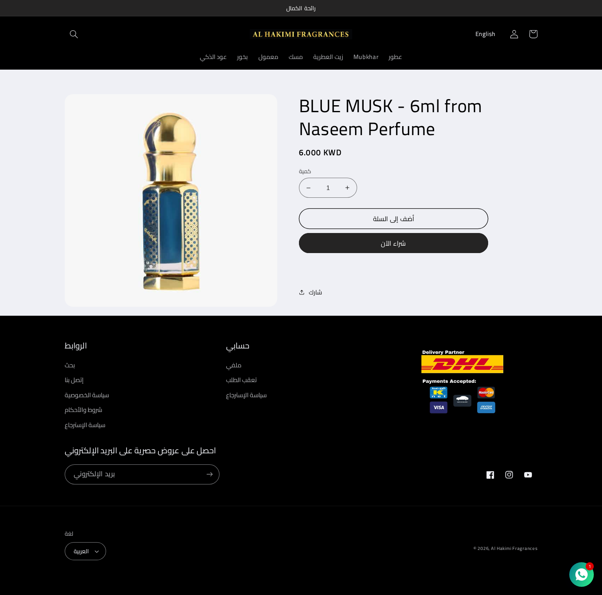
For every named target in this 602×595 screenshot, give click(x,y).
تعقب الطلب (241, 379)
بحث (70, 365)
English (485, 33)
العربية (81, 551)
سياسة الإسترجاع (85, 424)
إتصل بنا (74, 379)
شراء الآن (393, 243)
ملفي (234, 365)
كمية (305, 171)
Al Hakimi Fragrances (514, 548)
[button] (74, 34)
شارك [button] (315, 292)
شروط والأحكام (84, 409)
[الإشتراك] (209, 474)
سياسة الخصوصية (87, 394)
